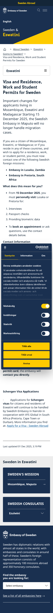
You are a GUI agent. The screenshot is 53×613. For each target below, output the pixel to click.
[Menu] (46, 10)
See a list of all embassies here (22, 595)
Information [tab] (26, 255)
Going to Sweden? (13, 54)
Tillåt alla (26, 346)
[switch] (45, 315)
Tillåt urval (26, 355)
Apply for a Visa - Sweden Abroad (27, 425)
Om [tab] (43, 255)
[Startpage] (6, 49)
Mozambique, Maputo (22, 484)
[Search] (39, 10)
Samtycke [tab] (10, 255)
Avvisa (26, 363)
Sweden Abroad (26, 3)
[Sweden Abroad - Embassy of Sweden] (17, 10)
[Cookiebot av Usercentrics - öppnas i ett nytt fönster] (37, 247)
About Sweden (21, 49)
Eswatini (38, 49)
